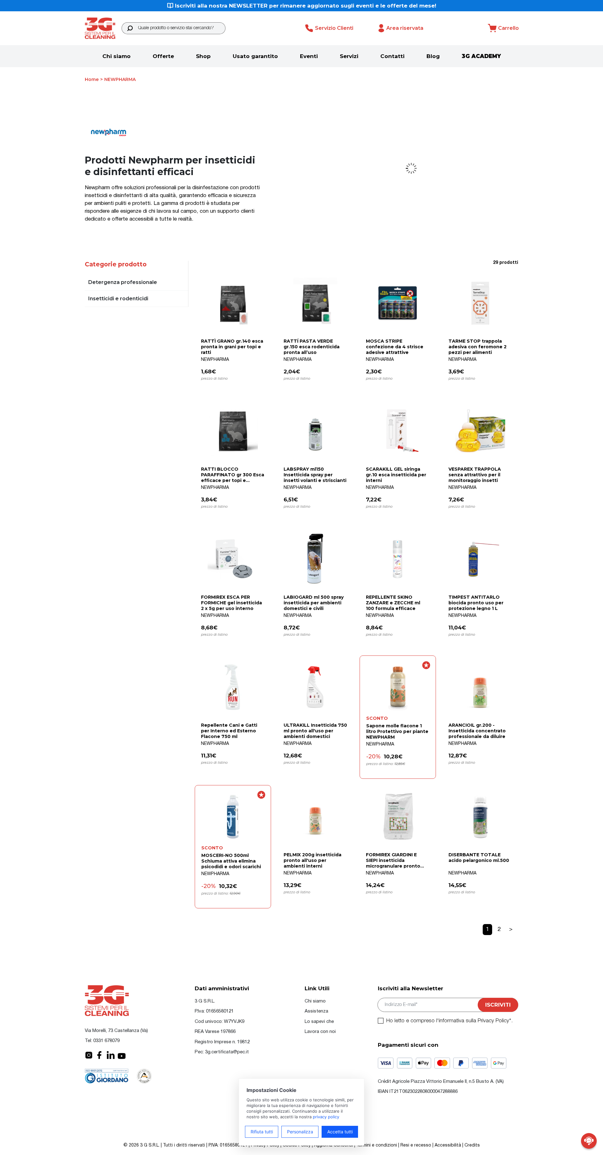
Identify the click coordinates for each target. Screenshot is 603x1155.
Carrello (508, 28)
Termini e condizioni (376, 1145)
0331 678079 (106, 1041)
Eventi (309, 56)
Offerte (163, 56)
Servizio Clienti (334, 28)
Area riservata (404, 28)
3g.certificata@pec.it (227, 1052)
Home (92, 79)
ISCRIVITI (498, 1005)
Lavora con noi (320, 1031)
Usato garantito (255, 56)
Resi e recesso (415, 1145)
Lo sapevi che (319, 1021)
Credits (472, 1145)
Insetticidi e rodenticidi (118, 299)
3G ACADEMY (481, 56)
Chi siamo (116, 56)
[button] (130, 28)
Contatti (392, 56)
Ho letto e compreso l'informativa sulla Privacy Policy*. (449, 1021)
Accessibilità (448, 1145)
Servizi (349, 56)
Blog (433, 56)
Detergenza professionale (122, 282)
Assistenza (316, 1011)
